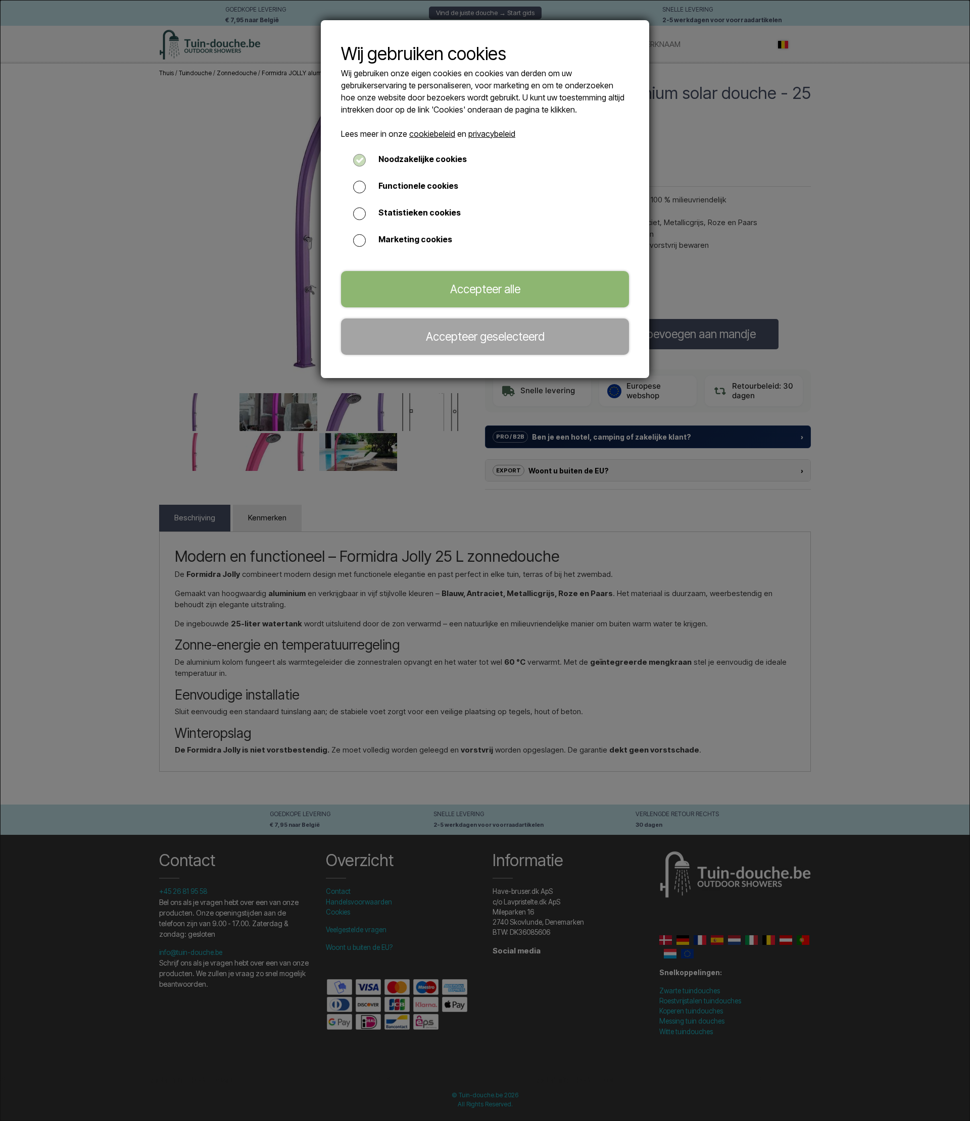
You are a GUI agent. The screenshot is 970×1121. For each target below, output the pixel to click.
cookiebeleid (432, 134)
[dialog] (485, 560)
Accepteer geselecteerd (485, 336)
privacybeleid (491, 134)
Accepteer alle (485, 289)
